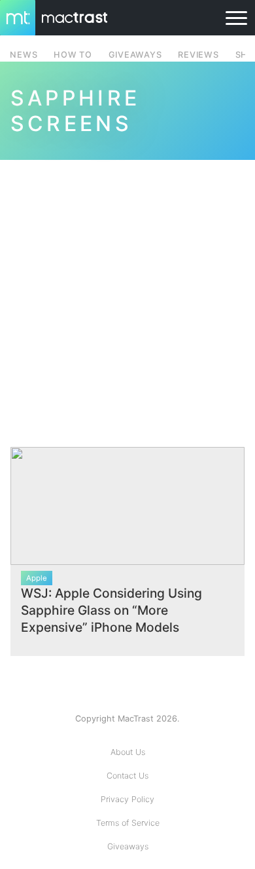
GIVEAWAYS (135, 55)
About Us (127, 752)
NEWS (23, 55)
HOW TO (73, 55)
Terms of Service (128, 823)
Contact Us (127, 776)
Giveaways (127, 846)
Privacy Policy (127, 799)
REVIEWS (198, 55)
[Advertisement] (127, 295)
